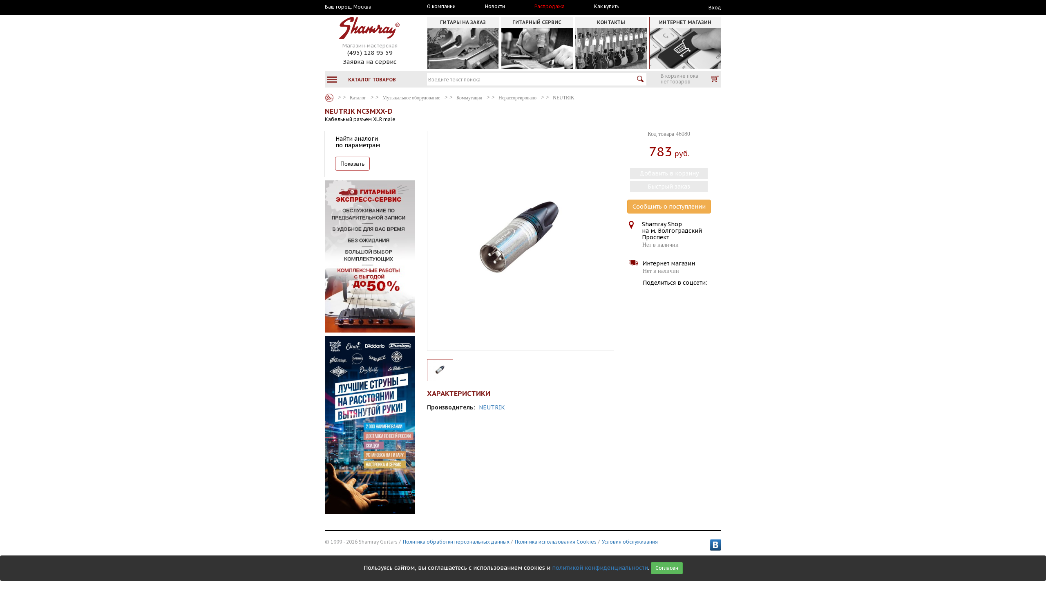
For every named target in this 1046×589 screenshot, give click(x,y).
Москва (362, 7)
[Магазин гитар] (329, 98)
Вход (715, 7)
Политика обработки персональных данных (456, 542)
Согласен (666, 568)
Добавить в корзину (669, 173)
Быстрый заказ (669, 186)
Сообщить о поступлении (669, 206)
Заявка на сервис (370, 61)
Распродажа (549, 6)
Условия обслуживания (630, 542)
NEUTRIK (492, 407)
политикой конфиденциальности (600, 567)
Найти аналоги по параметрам (357, 142)
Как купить (606, 6)
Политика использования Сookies (556, 542)
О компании (441, 6)
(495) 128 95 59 (370, 52)
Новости (495, 6)
